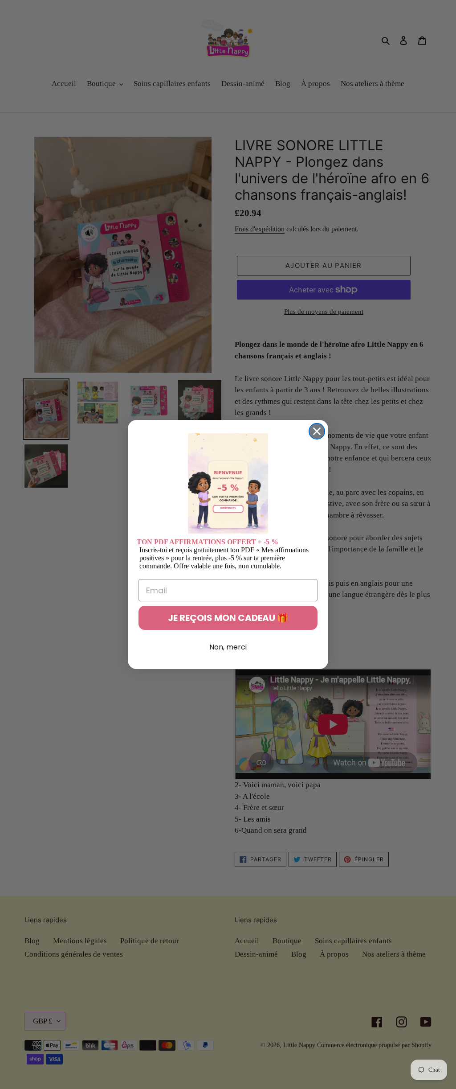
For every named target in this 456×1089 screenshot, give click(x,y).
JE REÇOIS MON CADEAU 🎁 (228, 618)
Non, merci (228, 647)
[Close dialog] (317, 431)
